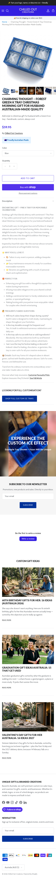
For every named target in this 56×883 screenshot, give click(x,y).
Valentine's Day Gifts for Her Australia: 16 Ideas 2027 (22, 736)
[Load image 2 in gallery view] (28, 57)
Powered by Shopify (30, 874)
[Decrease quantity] (4, 166)
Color (4, 148)
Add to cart (28, 178)
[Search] (8, 11)
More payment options (28, 193)
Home (4, 22)
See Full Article (36, 378)
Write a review (28, 538)
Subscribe (28, 505)
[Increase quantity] (15, 166)
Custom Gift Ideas (28, 561)
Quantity (6, 161)
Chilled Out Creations (14, 133)
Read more (6, 620)
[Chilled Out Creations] (28, 11)
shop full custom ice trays (19, 399)
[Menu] (3, 11)
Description (7, 201)
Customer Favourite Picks (39, 375)
